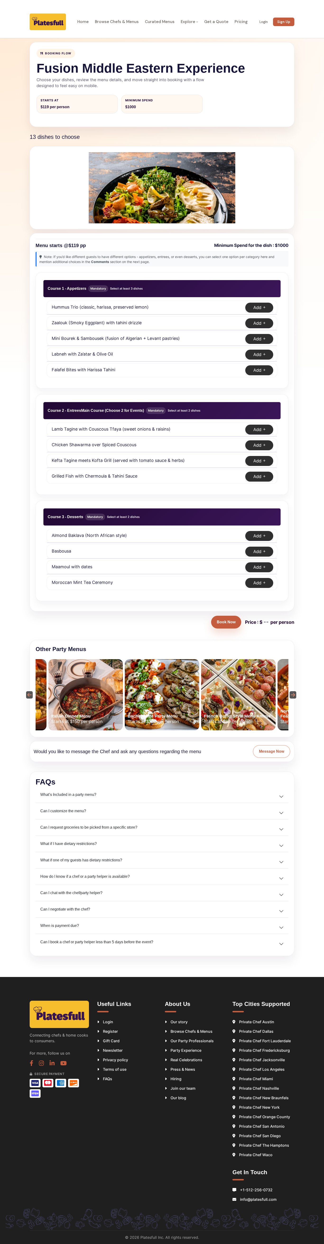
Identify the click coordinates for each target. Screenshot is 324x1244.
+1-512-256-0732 (256, 1190)
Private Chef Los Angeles (262, 1069)
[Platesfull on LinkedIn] (52, 1063)
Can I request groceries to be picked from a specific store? (88, 827)
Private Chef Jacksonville (262, 1059)
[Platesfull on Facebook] (31, 1063)
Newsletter (113, 1050)
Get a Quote (216, 21)
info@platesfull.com (258, 1199)
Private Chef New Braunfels (264, 1097)
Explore (188, 21)
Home (83, 21)
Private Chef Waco (256, 1154)
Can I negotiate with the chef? (65, 909)
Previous (28, 694)
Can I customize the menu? (63, 811)
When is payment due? (59, 926)
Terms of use (114, 1069)
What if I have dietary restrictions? (68, 844)
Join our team (183, 1088)
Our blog (178, 1097)
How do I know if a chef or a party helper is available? (85, 876)
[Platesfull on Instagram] (41, 1063)
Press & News (183, 1069)
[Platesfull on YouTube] (63, 1063)
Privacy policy (115, 1059)
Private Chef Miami (256, 1078)
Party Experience (186, 1050)
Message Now (271, 751)
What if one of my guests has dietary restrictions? (81, 860)
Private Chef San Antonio (262, 1126)
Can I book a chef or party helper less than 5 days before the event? (96, 942)
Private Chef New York (259, 1107)
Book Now (226, 622)
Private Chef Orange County (264, 1116)
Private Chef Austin (256, 1021)
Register (110, 1031)
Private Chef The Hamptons (264, 1145)
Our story (179, 1021)
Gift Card (111, 1040)
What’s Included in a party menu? (68, 795)
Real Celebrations (186, 1059)
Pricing (241, 21)
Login (263, 22)
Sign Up (283, 22)
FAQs (107, 1078)
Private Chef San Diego (260, 1135)
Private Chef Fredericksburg (264, 1050)
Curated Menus (160, 21)
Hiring (176, 1078)
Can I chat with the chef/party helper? (71, 893)
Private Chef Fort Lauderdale (265, 1040)
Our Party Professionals (192, 1040)
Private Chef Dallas (256, 1031)
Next (292, 694)
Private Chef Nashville (259, 1088)
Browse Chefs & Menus (117, 21)
